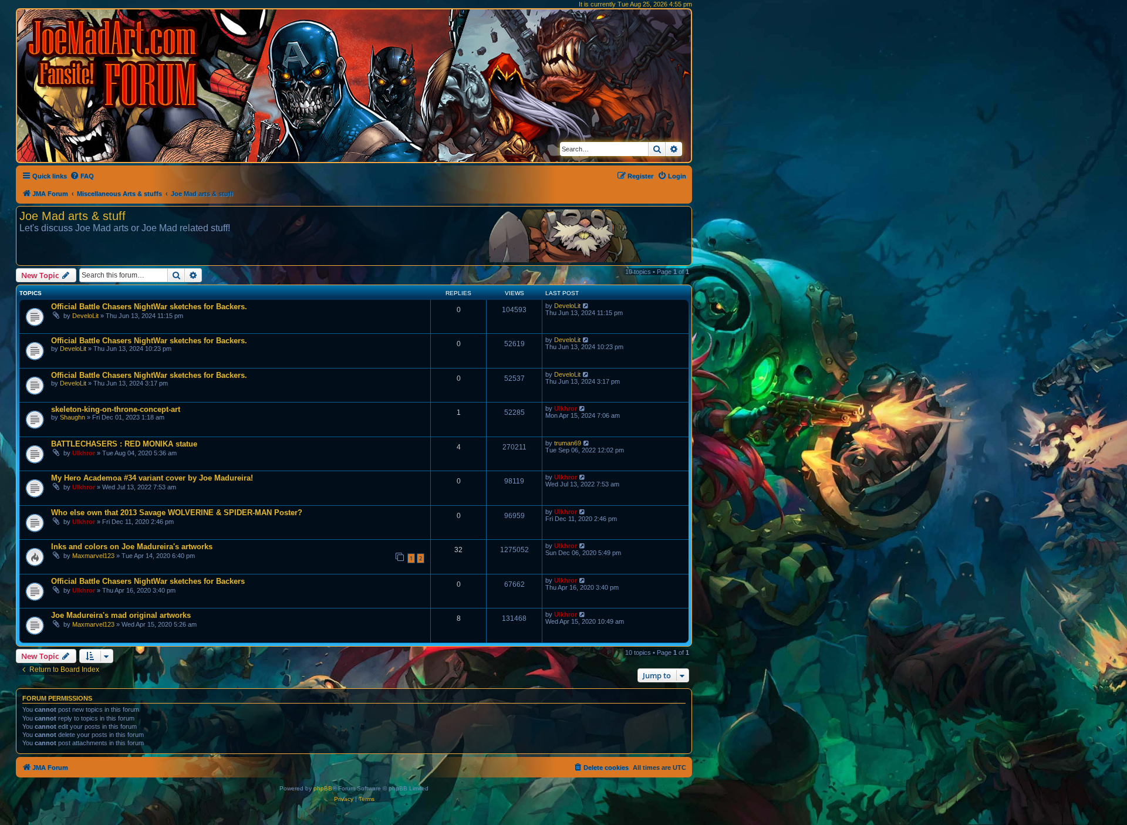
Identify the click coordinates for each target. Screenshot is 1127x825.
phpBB (322, 788)
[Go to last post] (586, 305)
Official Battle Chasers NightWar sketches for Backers (148, 581)
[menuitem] (82, 176)
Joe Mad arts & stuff (72, 215)
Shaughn (72, 417)
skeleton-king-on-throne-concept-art (115, 409)
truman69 (567, 443)
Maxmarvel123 (93, 555)
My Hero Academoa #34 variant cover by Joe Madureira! (152, 478)
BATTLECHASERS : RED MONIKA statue (124, 443)
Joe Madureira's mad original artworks (121, 615)
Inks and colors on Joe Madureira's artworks (131, 546)
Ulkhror (565, 408)
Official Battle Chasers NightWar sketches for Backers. (149, 306)
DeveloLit (85, 315)
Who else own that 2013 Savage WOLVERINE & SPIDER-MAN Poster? (176, 512)
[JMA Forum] (114, 63)
